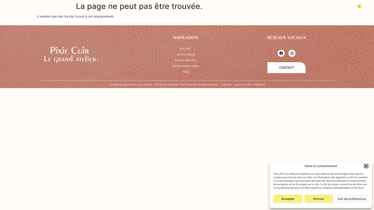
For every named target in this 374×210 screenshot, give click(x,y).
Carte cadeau (239, 10)
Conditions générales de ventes (130, 84)
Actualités (207, 10)
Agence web (242, 84)
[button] (366, 166)
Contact (265, 10)
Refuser (318, 199)
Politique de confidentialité (199, 84)
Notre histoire (185, 60)
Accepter (288, 199)
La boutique (185, 54)
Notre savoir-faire (185, 66)
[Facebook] (281, 53)
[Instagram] (291, 53)
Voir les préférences (351, 199)
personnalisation (145, 10)
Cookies (226, 84)
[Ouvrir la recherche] (334, 10)
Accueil (186, 48)
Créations (110, 10)
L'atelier (179, 10)
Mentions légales (166, 84)
